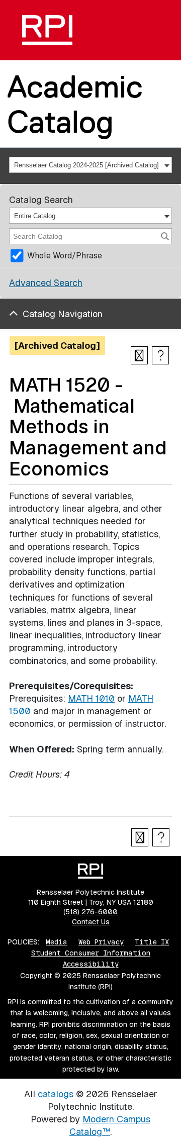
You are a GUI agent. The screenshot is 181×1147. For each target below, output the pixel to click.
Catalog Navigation (63, 314)
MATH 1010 (91, 698)
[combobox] (90, 165)
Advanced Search (45, 283)
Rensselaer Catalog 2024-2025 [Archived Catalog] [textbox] (86, 165)
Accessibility (91, 964)
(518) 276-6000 (90, 911)
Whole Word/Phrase (64, 255)
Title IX (152, 941)
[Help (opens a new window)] (160, 355)
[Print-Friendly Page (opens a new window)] (139, 355)
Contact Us (91, 921)
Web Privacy (101, 941)
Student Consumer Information (90, 953)
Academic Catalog (75, 103)
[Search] (165, 236)
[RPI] (47, 30)
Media (56, 941)
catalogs (55, 1094)
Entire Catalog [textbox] (34, 216)
